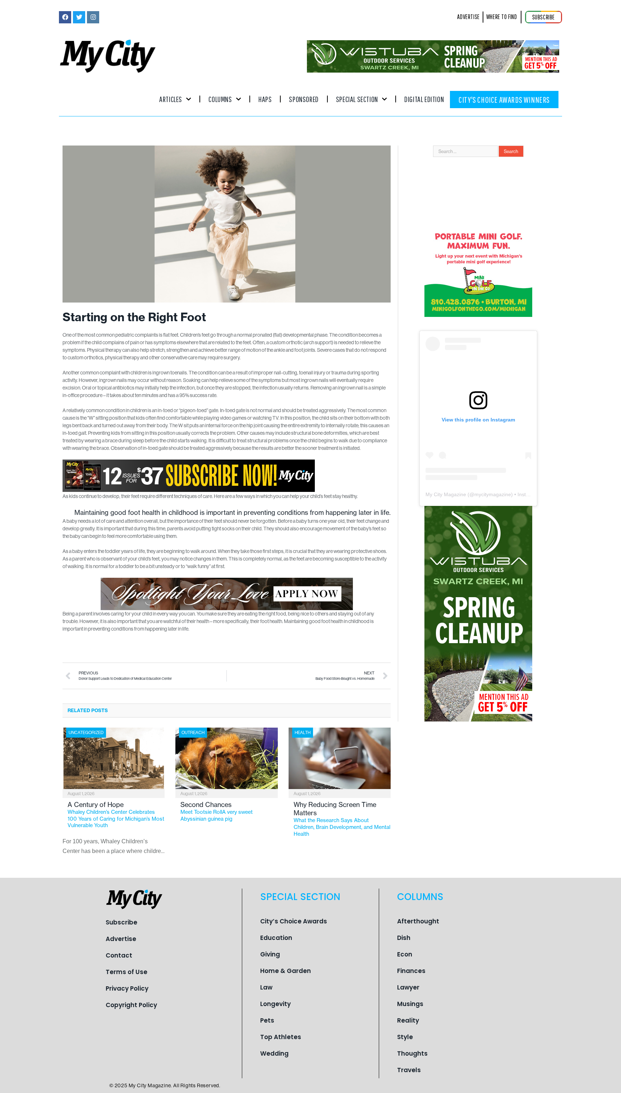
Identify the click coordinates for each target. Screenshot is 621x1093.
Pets (267, 1020)
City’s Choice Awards (293, 921)
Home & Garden (285, 971)
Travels (409, 1070)
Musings (410, 1004)
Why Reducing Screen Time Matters (342, 819)
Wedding (274, 1053)
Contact (119, 955)
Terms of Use (126, 972)
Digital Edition (424, 98)
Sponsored (303, 98)
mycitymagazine (492, 494)
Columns (220, 98)
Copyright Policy (131, 1005)
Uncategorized (86, 732)
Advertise (121, 939)
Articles (170, 98)
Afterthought (418, 921)
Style (405, 1037)
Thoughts (412, 1053)
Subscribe (121, 922)
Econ (404, 954)
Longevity (275, 1004)
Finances (411, 971)
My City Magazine (446, 494)
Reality (408, 1020)
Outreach (192, 732)
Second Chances (216, 811)
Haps (265, 98)
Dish (403, 937)
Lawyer (408, 987)
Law (266, 987)
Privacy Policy (127, 988)
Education (276, 937)
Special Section (357, 98)
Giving (270, 954)
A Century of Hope (116, 815)
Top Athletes (280, 1037)
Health (302, 732)
